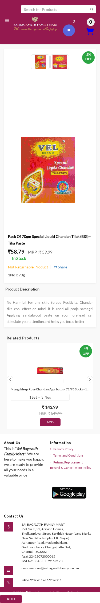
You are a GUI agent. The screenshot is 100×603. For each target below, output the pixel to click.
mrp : (33, 252)
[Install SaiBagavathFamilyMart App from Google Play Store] (69, 492)
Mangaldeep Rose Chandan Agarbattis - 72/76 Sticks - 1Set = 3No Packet (50, 389)
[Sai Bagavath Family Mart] (35, 23)
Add (11, 599)
